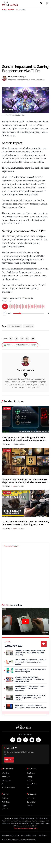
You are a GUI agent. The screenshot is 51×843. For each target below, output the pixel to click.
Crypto (4, 805)
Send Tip (7, 760)
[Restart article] (4, 313)
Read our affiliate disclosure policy (26, 828)
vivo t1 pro (29, 326)
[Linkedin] (38, 739)
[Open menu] (46, 3)
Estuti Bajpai (6, 444)
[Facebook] (11, 338)
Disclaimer (31, 805)
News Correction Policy (10, 835)
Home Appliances (8, 787)
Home (4, 9)
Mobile (29, 780)
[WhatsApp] (27, 338)
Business (5, 798)
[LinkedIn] (22, 338)
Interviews (6, 773)
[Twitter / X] (16, 338)
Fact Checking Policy (28, 835)
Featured (5, 809)
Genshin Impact (15, 326)
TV (28, 787)
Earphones (31, 773)
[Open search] (41, 3)
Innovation (6, 777)
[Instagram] (25, 739)
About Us (30, 798)
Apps (4, 784)
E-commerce (6, 780)
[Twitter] (19, 739)
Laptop (29, 777)
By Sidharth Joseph (17, 77)
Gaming (11, 9)
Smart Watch (32, 784)
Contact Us (31, 802)
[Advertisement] (25, 37)
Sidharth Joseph (25, 370)
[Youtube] (31, 739)
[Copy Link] (32, 338)
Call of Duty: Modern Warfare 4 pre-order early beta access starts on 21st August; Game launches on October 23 (25, 523)
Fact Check (6, 802)
